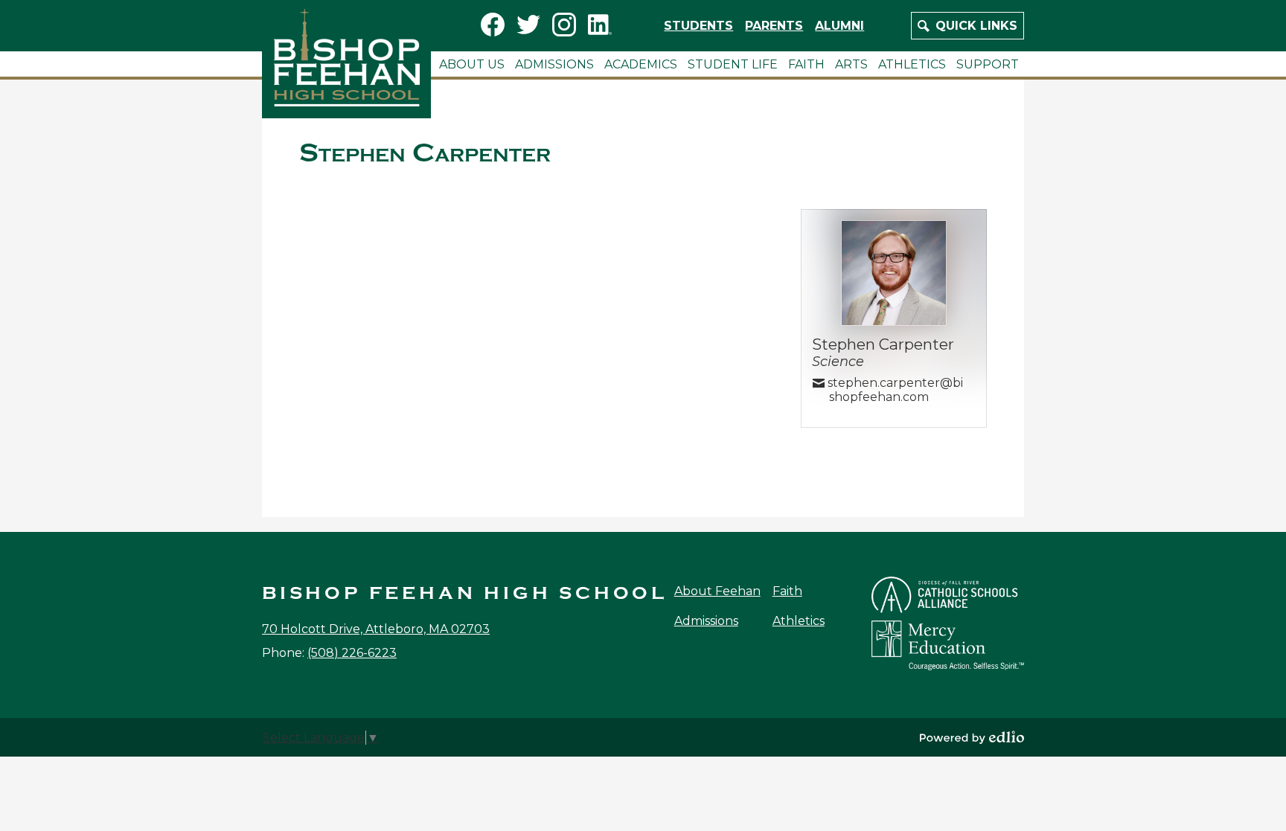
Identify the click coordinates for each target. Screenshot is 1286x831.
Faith (787, 591)
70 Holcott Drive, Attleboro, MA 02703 (376, 629)
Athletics (798, 621)
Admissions (706, 621)
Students (698, 26)
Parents (774, 26)
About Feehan (717, 591)
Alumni (839, 26)
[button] (472, 64)
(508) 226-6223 (352, 653)
